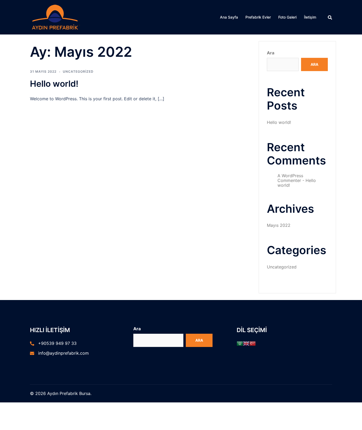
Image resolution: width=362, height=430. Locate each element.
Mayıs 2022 (278, 225)
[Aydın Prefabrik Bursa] (56, 16)
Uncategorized (78, 71)
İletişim (310, 17)
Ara (270, 52)
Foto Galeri (287, 17)
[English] (246, 343)
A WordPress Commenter (290, 178)
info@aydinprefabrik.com (63, 353)
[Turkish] (252, 343)
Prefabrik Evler (258, 17)
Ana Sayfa (229, 17)
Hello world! (54, 84)
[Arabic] (240, 343)
